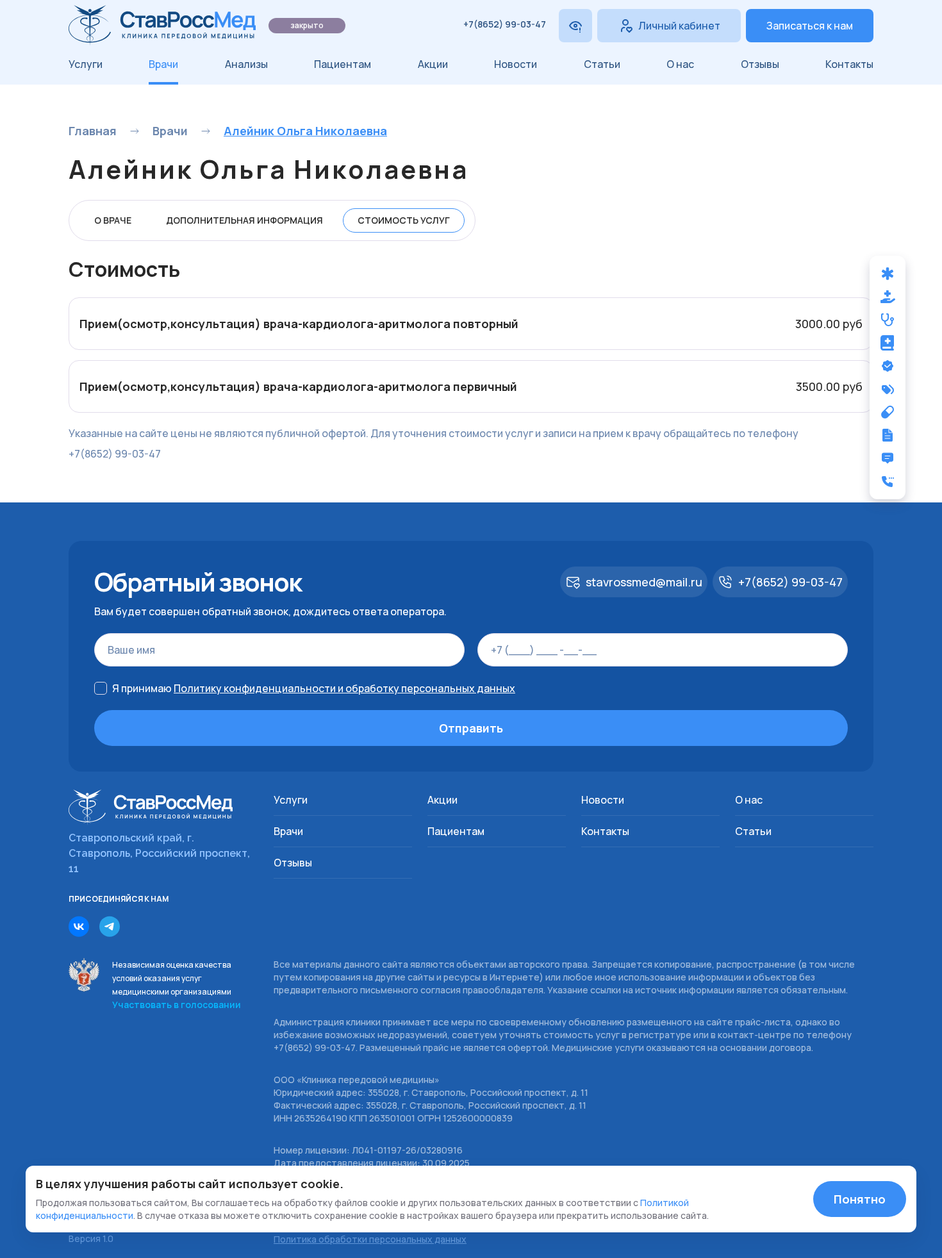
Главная (93, 130)
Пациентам (342, 64)
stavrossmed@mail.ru (644, 582)
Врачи (163, 64)
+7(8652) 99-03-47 (504, 24)
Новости (515, 64)
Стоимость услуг (404, 220)
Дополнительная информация (244, 220)
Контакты (849, 64)
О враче (112, 220)
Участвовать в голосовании (176, 1004)
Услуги (86, 64)
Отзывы (760, 64)
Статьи (602, 64)
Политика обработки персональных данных (370, 1239)
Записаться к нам (809, 26)
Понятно (860, 1199)
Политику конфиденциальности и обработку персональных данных (344, 688)
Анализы (246, 64)
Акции (433, 64)
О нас (680, 64)
